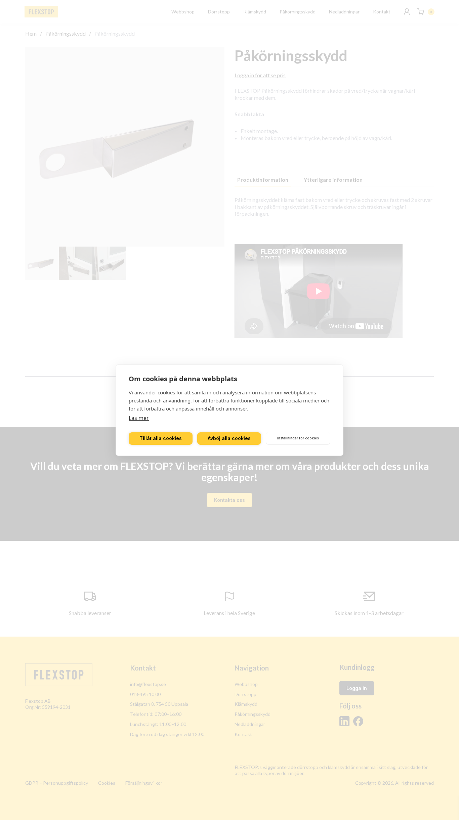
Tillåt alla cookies (160, 438)
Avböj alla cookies (229, 438)
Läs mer (139, 418)
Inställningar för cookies (298, 438)
